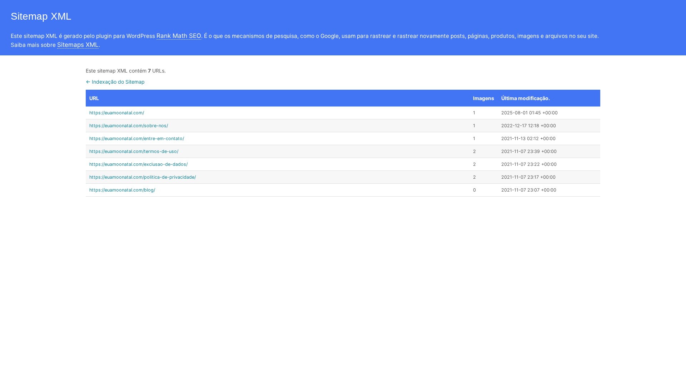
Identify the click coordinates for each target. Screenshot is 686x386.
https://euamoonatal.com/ (116, 112)
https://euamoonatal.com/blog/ (122, 190)
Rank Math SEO (178, 35)
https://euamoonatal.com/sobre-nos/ (128, 125)
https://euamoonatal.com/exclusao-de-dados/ (138, 164)
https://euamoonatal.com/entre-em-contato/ (136, 138)
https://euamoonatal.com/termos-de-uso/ (133, 151)
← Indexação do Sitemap (115, 82)
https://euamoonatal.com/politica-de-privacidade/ (142, 177)
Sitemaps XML (78, 44)
